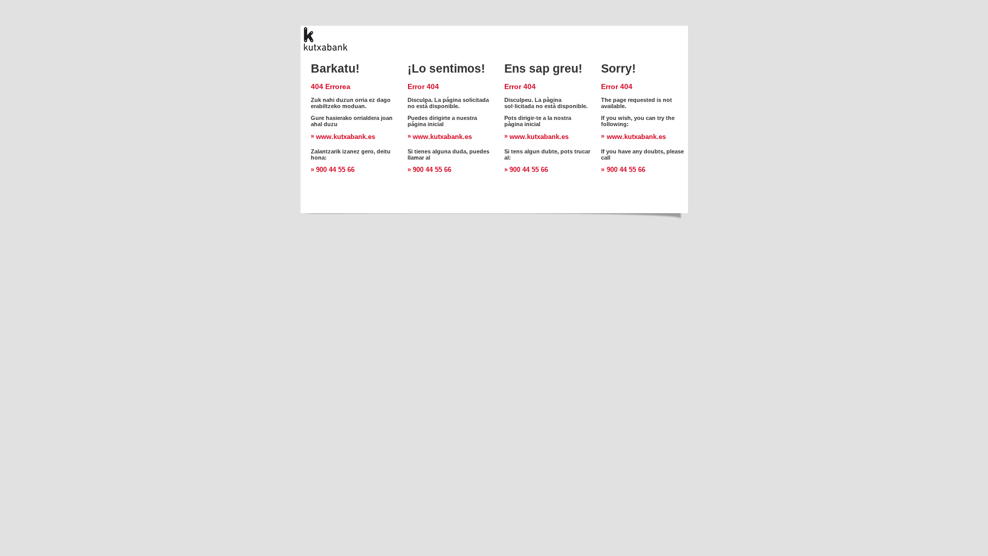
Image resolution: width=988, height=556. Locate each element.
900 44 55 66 (335, 169)
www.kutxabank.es (345, 137)
